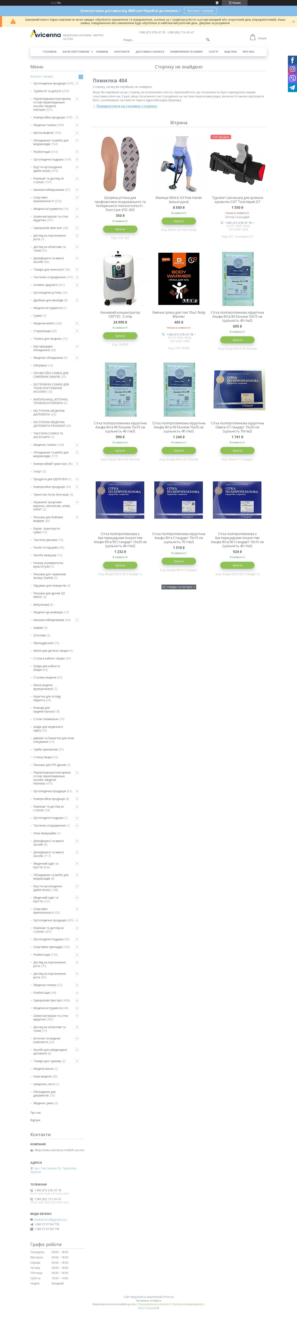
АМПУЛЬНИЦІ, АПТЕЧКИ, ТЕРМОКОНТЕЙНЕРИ (50, 401)
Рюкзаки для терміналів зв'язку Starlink (49, 576)
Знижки (102, 51)
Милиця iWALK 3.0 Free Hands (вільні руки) (179, 200)
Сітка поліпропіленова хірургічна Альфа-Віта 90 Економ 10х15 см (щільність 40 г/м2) (237, 316)
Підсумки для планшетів (49, 585)
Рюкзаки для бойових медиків (48, 519)
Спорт (37, 471)
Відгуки (230, 51)
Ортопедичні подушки (48, 159)
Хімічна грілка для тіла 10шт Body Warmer (178, 314)
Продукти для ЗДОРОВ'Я (50, 479)
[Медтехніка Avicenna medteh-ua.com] (45, 33)
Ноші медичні (42, 1076)
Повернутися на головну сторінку (126, 106)
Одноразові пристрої (47, 228)
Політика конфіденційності (188, 1304)
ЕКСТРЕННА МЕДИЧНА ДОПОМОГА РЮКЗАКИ (49, 424)
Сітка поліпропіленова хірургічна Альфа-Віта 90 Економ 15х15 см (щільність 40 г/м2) (120, 427)
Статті (213, 51)
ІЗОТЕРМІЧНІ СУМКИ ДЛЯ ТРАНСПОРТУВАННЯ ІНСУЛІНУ (51, 388)
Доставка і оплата (150, 51)
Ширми (38, 627)
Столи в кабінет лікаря (49, 658)
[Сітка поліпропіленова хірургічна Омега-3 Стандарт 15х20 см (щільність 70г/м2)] (237, 389)
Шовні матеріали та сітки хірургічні (50, 218)
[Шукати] (207, 39)
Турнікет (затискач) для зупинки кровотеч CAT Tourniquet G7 (237, 200)
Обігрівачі (40, 365)
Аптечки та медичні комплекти (46, 1040)
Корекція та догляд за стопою (48, 180)
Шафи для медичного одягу (48, 728)
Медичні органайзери (48, 612)
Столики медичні (44, 677)
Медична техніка (44, 125)
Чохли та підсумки (45, 547)
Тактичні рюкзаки (45, 540)
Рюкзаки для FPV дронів (49, 765)
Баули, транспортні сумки (46, 530)
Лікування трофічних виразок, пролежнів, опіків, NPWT (52, 505)
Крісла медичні (43, 133)
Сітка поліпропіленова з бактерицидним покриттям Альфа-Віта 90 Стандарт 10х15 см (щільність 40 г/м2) (237, 540)
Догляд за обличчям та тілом (49, 248)
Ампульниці (41, 604)
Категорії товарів (76, 51)
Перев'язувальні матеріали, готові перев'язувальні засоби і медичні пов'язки (52, 104)
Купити (120, 229)
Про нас (248, 51)
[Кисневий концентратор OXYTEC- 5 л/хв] (120, 278)
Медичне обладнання (48, 358)
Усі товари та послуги (177, 587)
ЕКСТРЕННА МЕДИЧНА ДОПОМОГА (49, 412)
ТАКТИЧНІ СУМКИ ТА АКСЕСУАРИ (48, 435)
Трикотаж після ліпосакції (51, 494)
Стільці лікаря (42, 757)
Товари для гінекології (48, 269)
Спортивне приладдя (47, 947)
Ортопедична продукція (49, 83)
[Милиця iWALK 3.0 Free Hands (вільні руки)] (179, 164)
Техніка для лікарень (47, 339)
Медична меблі (43, 323)
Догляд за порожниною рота (49, 237)
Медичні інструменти (47, 209)
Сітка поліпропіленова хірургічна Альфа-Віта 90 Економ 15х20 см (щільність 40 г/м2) (178, 427)
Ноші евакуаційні (44, 833)
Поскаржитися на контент (154, 1304)
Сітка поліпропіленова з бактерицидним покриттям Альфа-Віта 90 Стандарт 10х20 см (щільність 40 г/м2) (120, 540)
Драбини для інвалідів (48, 300)
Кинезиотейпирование (48, 190)
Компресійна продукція (49, 117)
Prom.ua (169, 1297)
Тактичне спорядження (49, 277)
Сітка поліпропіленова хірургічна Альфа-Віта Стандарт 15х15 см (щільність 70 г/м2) (178, 538)
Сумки (37, 315)
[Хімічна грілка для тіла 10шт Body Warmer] (179, 278)
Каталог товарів (200, 10)
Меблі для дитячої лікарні (51, 651)
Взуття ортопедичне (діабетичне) (47, 169)
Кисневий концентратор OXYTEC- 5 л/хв (120, 314)
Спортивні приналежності (43, 199)
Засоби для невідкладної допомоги (50, 1051)
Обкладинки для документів (44, 1093)
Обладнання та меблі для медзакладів (50, 142)
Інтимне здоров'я (45, 285)
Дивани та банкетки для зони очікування (53, 740)
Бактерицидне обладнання (43, 348)
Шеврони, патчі (44, 1084)
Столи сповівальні (45, 719)
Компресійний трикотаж (50, 464)
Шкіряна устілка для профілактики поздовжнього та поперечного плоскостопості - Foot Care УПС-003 (120, 204)
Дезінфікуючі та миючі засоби (48, 260)
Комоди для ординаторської (44, 709)
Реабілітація (41, 152)
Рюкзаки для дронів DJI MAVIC (49, 595)
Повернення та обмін (186, 51)
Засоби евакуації (44, 555)
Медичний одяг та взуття (45, 865)
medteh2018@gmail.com (50, 1220)
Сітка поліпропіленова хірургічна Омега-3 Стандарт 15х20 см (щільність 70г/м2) (237, 427)
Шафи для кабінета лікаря (46, 668)
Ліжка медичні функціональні (43, 687)
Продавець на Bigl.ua (148, 1300)
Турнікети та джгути (47, 91)
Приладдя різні (43, 643)
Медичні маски (43, 1069)
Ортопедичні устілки (47, 292)
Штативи (39, 635)
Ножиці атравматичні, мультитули (48, 564)
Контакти (122, 51)
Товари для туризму (47, 1061)
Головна (50, 51)
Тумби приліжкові (45, 749)
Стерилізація (42, 331)
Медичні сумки (43, 1103)
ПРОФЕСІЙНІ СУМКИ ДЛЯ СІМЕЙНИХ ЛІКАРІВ (50, 375)
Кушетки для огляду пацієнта (47, 698)
